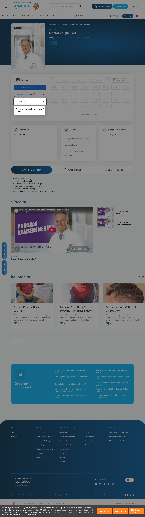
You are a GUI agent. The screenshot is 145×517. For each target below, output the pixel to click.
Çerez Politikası (31, 514)
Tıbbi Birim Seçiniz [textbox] (23, 101)
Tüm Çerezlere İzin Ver (136, 511)
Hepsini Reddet (120, 511)
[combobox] (30, 101)
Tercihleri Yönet (104, 511)
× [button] (43, 108)
